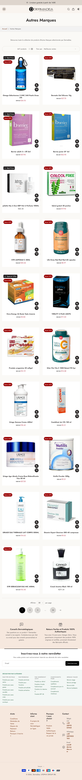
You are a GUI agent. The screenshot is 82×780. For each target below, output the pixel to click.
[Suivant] (60, 610)
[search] (68, 9)
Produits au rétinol (40, 681)
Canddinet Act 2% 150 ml (61, 422)
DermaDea (36, 774)
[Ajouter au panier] (37, 89)
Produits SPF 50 (39, 694)
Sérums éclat (70, 685)
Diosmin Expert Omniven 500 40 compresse (61, 532)
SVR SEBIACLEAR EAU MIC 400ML (21, 586)
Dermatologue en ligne (35, 727)
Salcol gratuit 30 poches (61, 206)
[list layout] (29, 49)
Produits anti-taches (24, 690)
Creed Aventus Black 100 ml (61, 586)
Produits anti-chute (24, 680)
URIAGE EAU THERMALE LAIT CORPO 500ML (21, 532)
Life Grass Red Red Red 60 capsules (61, 260)
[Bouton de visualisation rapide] (37, 85)
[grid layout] (32, 49)
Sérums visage (71, 680)
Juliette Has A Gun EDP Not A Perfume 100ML (21, 206)
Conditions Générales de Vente (15, 721)
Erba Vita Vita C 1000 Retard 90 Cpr (61, 368)
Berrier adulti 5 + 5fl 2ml (21, 151)
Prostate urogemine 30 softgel (21, 368)
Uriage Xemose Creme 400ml (20, 422)
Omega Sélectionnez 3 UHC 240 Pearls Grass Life (21, 96)
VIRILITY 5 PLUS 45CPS (61, 314)
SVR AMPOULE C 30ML (20, 260)
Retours (12, 731)
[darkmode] (78, 9)
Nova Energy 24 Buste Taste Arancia (21, 314)
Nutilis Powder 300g (61, 476)
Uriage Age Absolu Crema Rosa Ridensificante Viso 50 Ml (21, 477)
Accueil (4, 29)
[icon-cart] (73, 9)
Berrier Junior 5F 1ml (61, 151)
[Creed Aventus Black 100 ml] (61, 564)
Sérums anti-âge (71, 683)
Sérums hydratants (72, 688)
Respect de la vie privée (51, 734)
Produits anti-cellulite (24, 688)
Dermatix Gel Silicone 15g (61, 95)
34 (53, 610)
